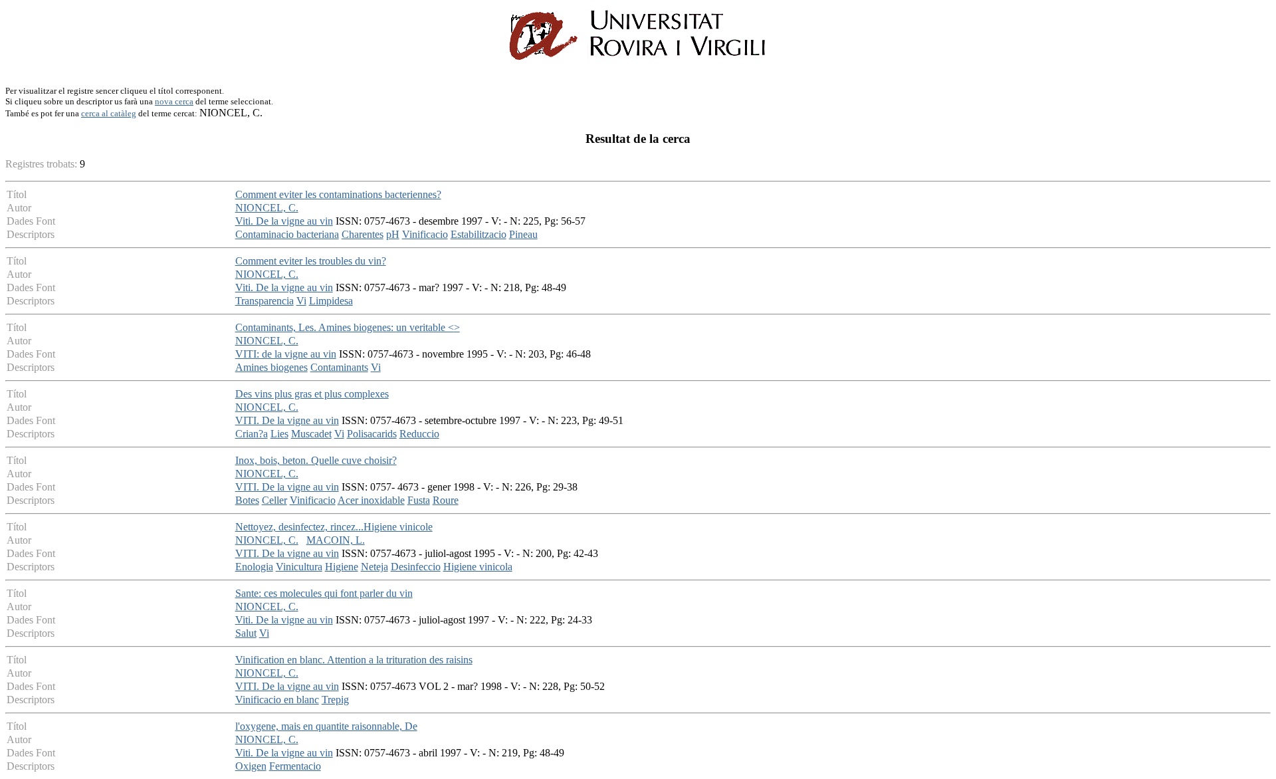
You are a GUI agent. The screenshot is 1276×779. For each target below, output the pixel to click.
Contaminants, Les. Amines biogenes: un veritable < (347, 327)
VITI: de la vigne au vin (285, 354)
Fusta (418, 500)
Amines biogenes (271, 367)
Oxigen (250, 766)
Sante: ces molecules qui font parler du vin (324, 593)
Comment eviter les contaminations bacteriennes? (338, 194)
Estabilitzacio (478, 234)
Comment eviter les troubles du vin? (310, 261)
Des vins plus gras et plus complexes (312, 393)
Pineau (523, 234)
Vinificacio (425, 234)
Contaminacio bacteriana (287, 234)
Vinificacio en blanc (277, 699)
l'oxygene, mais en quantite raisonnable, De (326, 726)
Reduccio (419, 433)
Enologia (254, 566)
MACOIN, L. (335, 540)
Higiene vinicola (477, 566)
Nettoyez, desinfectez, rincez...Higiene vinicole (334, 526)
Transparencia (264, 300)
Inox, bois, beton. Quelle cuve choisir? (316, 460)
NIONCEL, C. (266, 207)
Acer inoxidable (371, 500)
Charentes (362, 234)
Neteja (374, 566)
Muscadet (311, 433)
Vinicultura (299, 566)
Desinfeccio (416, 566)
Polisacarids (372, 433)
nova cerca (174, 101)
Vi (301, 300)
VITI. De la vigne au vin (287, 420)
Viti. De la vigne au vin (284, 221)
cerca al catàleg (108, 113)
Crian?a (251, 433)
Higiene (341, 566)
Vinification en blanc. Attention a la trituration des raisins (354, 659)
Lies (279, 433)
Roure (446, 500)
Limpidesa (331, 300)
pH (392, 234)
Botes (247, 500)
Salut (246, 633)
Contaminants (339, 367)
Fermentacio (295, 766)
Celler (274, 500)
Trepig (335, 699)
